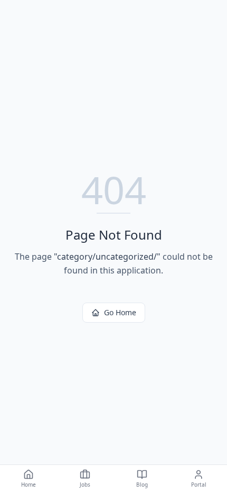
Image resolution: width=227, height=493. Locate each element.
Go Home (120, 312)
